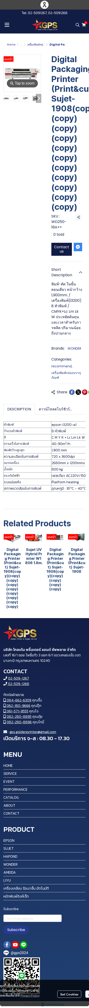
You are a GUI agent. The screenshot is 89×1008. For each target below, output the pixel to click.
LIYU (7, 880)
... (21, 44)
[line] (23, 944)
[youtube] (15, 944)
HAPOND (10, 856)
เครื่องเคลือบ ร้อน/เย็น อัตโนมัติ (26, 888)
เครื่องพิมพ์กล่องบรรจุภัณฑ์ (42, 44)
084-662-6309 (18, 700)
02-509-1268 (18, 683)
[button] (77, 25)
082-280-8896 (19, 722)
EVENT (9, 781)
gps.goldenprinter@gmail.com (33, 731)
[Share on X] (78, 392)
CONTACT (11, 813)
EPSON (8, 840)
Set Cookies (69, 994)
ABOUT (9, 805)
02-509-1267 (18, 678)
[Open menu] (6, 24)
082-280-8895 (19, 716)
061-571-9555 (17, 711)
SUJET (8, 848)
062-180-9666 (18, 705)
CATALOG (11, 797)
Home (11, 44)
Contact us (61, 249)
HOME (8, 765)
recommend (61, 366)
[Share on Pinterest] (84, 392)
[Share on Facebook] (72, 392)
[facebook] (7, 944)
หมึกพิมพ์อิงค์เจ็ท (16, 896)
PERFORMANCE (15, 789)
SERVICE (10, 773)
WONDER (74, 348)
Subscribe (16, 929)
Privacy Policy (30, 995)
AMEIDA (9, 872)
